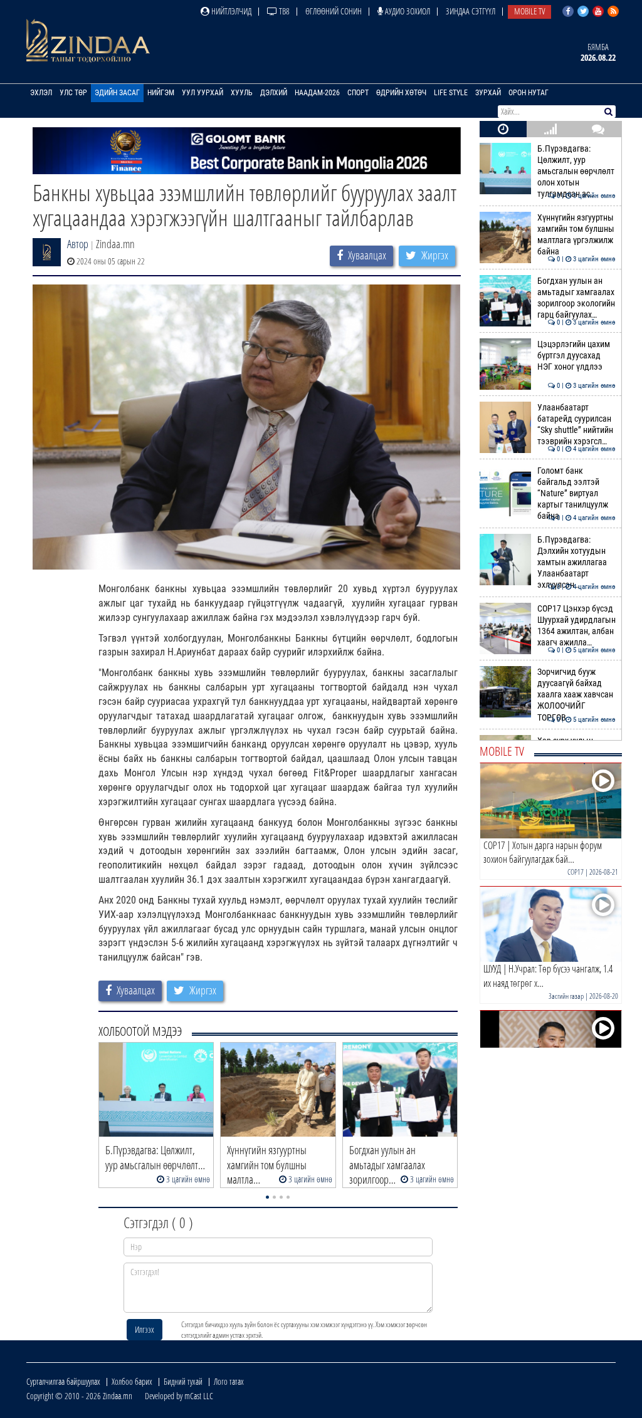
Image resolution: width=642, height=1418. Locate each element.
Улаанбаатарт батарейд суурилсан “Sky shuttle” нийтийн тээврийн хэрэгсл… (576, 424)
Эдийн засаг (117, 92)
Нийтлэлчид (230, 11)
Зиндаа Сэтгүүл (470, 11)
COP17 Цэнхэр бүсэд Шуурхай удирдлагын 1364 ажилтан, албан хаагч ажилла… (576, 626)
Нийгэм (160, 92)
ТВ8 (283, 11)
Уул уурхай (202, 92)
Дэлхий (273, 92)
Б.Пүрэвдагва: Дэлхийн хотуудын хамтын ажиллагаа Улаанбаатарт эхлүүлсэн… (576, 562)
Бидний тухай (183, 1381)
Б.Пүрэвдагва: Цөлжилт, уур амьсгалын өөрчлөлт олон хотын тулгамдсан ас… (576, 171)
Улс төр (73, 92)
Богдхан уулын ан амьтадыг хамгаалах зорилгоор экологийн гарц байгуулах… (576, 298)
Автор (77, 243)
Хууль (242, 92)
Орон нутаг (528, 92)
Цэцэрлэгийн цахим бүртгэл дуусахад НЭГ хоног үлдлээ (576, 356)
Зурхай (488, 92)
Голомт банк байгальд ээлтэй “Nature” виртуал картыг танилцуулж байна (576, 494)
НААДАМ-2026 (317, 92)
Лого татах (229, 1381)
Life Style (451, 92)
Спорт (358, 92)
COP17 (575, 872)
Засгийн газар (566, 996)
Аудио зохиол (406, 11)
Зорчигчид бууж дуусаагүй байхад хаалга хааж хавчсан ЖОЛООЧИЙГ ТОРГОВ (576, 695)
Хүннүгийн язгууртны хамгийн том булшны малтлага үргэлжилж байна (576, 235)
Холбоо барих (132, 1381)
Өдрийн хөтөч (401, 92)
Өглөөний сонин (333, 11)
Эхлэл (41, 92)
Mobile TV (529, 11)
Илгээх (144, 1329)
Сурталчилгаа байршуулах (63, 1381)
